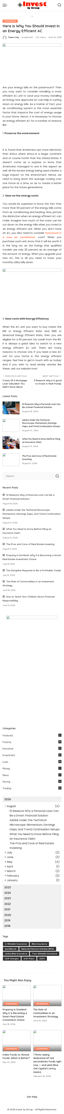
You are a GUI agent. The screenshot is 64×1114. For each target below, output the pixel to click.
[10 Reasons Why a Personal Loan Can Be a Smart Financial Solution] (11, 407)
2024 (7, 893)
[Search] (59, 5)
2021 (7, 909)
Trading (7, 788)
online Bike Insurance (16, 953)
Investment (10, 21)
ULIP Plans (29, 958)
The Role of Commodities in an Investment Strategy (45, 1013)
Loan (5, 761)
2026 (7, 799)
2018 (7, 926)
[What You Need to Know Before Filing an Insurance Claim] (11, 442)
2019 (7, 920)
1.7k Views (40, 37)
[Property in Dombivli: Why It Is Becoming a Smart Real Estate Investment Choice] (17, 995)
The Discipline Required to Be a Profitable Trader (33, 570)
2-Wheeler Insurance (16, 944)
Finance (7, 742)
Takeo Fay (13, 37)
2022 (7, 904)
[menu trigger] (6, 5)
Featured (8, 735)
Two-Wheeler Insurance (44, 953)
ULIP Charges (12, 958)
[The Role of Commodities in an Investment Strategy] (47, 995)
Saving (6, 781)
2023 (7, 898)
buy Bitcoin (11, 949)
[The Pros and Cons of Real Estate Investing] (11, 459)
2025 (7, 887)
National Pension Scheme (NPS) (37, 949)
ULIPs (42, 958)
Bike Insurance (39, 944)
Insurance (8, 748)
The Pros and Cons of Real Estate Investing (30, 544)
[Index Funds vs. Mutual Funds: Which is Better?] (17, 1040)
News (6, 775)
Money (6, 768)
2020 (7, 915)
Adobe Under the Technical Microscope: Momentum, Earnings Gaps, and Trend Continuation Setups (41, 423)
